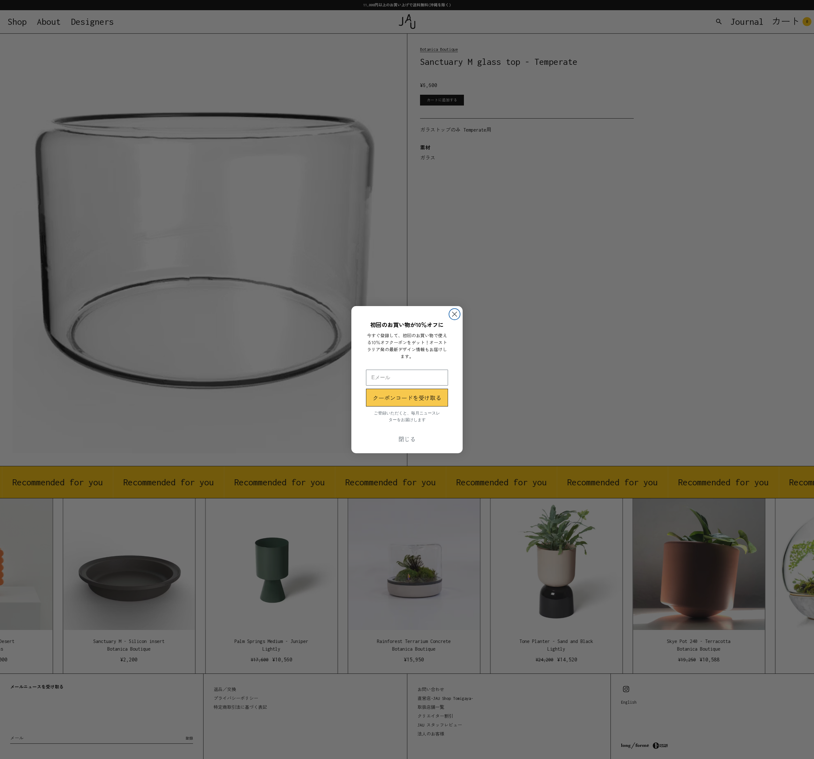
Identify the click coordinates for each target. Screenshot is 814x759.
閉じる (407, 439)
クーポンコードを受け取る (407, 397)
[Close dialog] (454, 314)
